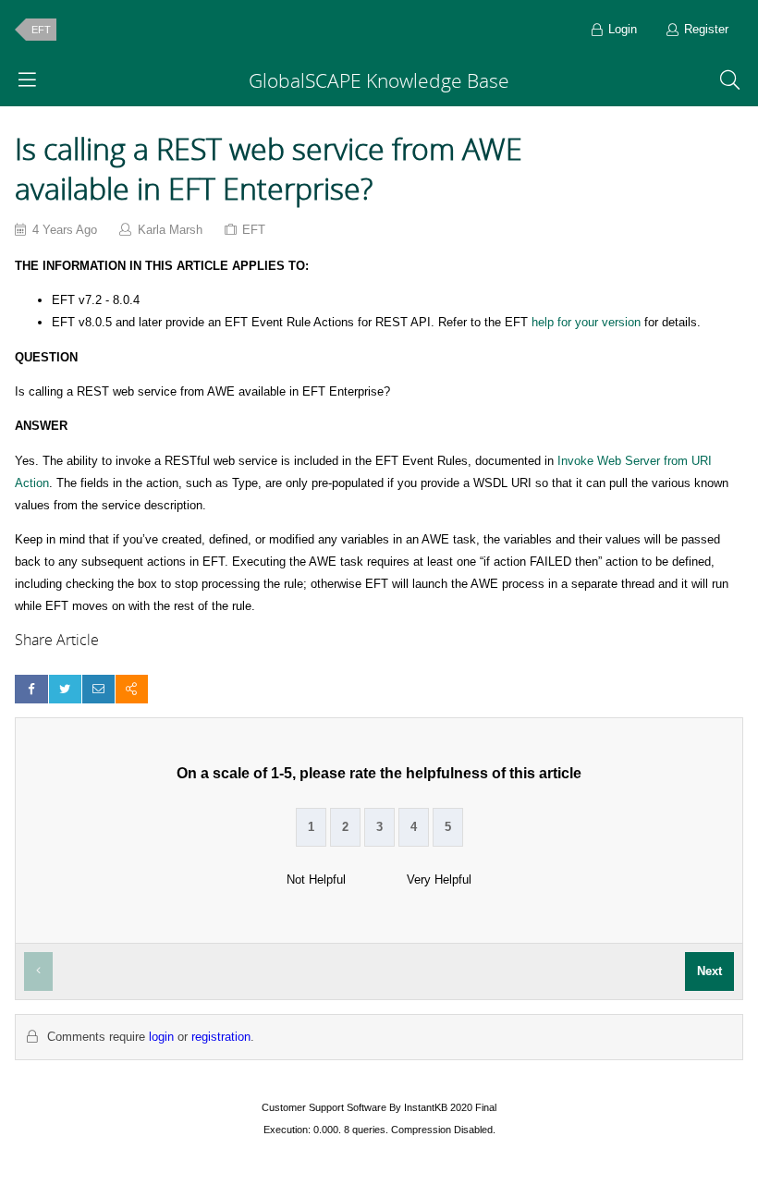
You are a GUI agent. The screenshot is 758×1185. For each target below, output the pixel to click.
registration (221, 1037)
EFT (41, 29)
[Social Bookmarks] (132, 689)
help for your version (586, 322)
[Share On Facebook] (31, 689)
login (161, 1037)
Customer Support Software (324, 1107)
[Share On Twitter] (65, 689)
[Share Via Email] (98, 689)
